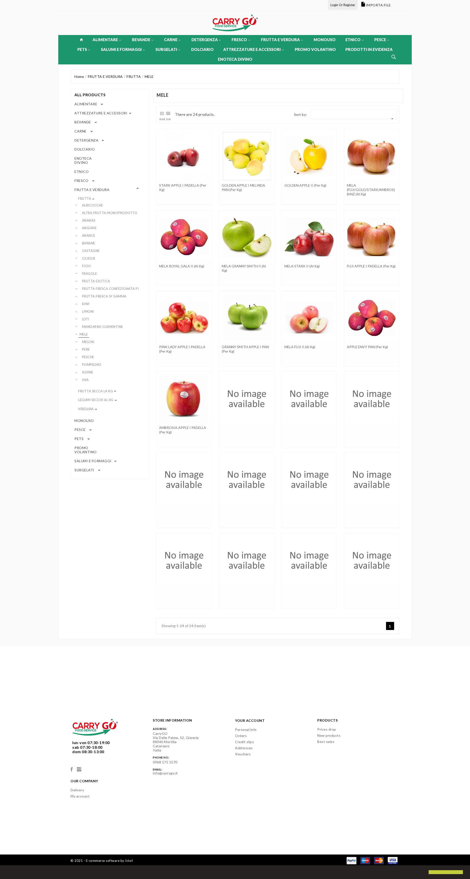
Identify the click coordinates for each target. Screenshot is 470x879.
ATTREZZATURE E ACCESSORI (252, 49)
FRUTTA (84, 199)
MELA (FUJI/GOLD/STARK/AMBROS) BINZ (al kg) (371, 189)
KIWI (86, 304)
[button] (8, 872)
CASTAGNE (91, 251)
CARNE (170, 39)
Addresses (244, 748)
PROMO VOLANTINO (315, 49)
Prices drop (326, 729)
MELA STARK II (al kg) (302, 266)
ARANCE (88, 236)
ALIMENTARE (105, 39)
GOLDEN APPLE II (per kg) (305, 185)
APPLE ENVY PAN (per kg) (367, 347)
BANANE (88, 243)
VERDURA (86, 409)
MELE (84, 334)
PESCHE (88, 357)
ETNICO (353, 39)
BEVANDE (141, 39)
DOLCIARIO (202, 49)
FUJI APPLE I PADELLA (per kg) (371, 266)
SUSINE (87, 372)
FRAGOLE (89, 273)
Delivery (77, 790)
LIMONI (88, 311)
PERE (86, 349)
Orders (241, 736)
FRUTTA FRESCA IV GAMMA (104, 296)
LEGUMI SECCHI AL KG (96, 400)
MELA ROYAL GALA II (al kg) (181, 266)
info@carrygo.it (165, 773)
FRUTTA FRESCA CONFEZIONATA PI (110, 289)
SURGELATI (166, 49)
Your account (250, 720)
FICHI (86, 266)
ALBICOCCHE (92, 205)
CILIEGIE (88, 258)
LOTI (85, 319)
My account (80, 796)
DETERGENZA (204, 39)
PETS (82, 49)
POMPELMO (91, 365)
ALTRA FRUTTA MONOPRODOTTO (110, 213)
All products (90, 94)
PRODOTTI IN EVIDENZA (369, 49)
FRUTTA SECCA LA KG (95, 391)
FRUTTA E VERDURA (280, 39)
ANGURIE (89, 228)
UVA (85, 380)
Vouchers (243, 754)
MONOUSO (325, 39)
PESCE (380, 39)
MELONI (88, 342)
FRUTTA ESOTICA (96, 281)
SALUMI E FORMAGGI (121, 49)
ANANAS (88, 220)
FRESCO (239, 39)
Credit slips (244, 742)
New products (329, 735)
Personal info (246, 729)
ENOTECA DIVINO (235, 59)
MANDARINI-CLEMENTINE (102, 327)
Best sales (325, 741)
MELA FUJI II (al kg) (299, 347)
